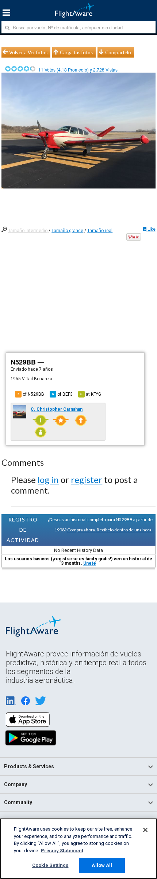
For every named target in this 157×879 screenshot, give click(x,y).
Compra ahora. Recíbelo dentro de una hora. (110, 529)
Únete (89, 563)
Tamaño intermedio (27, 230)
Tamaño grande (67, 230)
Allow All (102, 865)
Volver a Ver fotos (28, 52)
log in (48, 479)
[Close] (145, 830)
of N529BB (30, 394)
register (86, 479)
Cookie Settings (50, 865)
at (90, 394)
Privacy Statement (62, 850)
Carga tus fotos (76, 52)
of (62, 394)
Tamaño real (99, 230)
